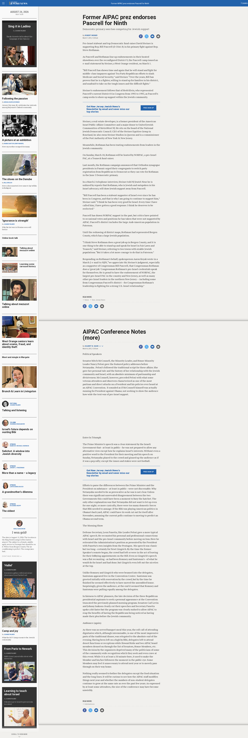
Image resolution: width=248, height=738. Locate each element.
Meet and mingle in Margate (15, 357)
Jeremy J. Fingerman (17, 467)
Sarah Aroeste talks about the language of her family (19, 37)
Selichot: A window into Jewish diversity (16, 452)
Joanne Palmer (20, 31)
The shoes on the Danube (17, 179)
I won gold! (19, 532)
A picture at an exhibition (16, 140)
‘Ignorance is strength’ (15, 220)
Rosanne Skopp (15, 505)
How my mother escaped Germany (16, 146)
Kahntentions (89, 704)
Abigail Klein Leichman (12, 102)
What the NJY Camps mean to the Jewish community (18, 638)
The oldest (8, 510)
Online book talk (10, 238)
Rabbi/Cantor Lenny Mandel (14, 143)
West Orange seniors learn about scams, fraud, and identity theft (18, 344)
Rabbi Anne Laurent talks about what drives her (18, 657)
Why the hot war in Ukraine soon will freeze (16, 228)
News (87, 300)
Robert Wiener (91, 35)
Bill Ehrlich (8, 182)
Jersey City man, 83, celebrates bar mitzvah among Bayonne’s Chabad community (19, 106)
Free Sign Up (148, 108)
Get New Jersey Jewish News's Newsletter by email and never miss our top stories (108, 109)
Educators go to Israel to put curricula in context (18, 703)
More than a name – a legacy (19, 472)
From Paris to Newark (18, 648)
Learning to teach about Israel (15, 692)
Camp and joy (10, 630)
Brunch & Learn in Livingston (19, 391)
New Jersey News (98, 300)
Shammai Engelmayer (17, 424)
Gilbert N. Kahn (91, 346)
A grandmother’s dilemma (17, 491)
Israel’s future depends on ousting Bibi (17, 431)
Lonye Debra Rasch (16, 486)
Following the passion (15, 98)
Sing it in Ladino (19, 26)
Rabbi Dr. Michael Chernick (19, 446)
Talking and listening (14, 410)
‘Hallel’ (8, 565)
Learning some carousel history (28, 265)
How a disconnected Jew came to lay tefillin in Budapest (19, 187)
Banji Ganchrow (19, 529)
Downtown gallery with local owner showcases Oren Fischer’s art (18, 574)
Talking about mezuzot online (27, 249)
